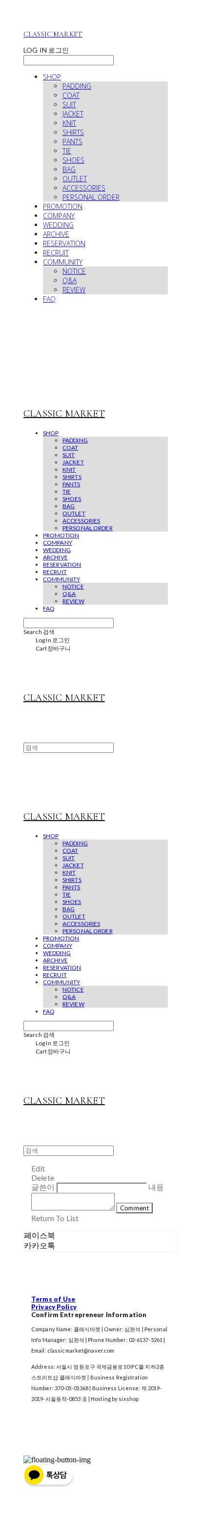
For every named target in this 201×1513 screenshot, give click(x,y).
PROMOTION (62, 206)
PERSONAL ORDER (91, 197)
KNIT (69, 123)
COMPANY (59, 215)
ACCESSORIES (83, 187)
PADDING (76, 86)
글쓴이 (43, 1186)
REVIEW (73, 289)
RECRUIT (56, 252)
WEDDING (58, 225)
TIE (66, 150)
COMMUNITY (62, 262)
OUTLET (74, 178)
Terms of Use (53, 1299)
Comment (134, 1208)
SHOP (52, 76)
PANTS (72, 141)
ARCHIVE (56, 234)
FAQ (49, 299)
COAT (71, 95)
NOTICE (74, 271)
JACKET (72, 113)
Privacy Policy (54, 1307)
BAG (69, 169)
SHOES (73, 160)
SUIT (69, 104)
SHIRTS (73, 132)
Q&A (69, 280)
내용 (156, 1186)
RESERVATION (64, 243)
